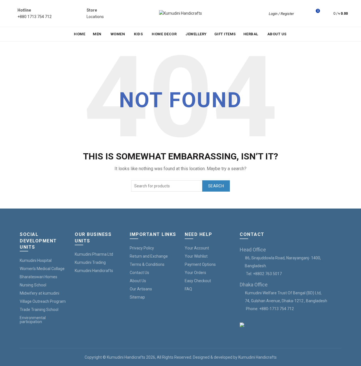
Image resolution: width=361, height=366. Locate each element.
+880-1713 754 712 (276, 308)
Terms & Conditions (147, 264)
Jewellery (196, 34)
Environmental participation (33, 319)
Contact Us (139, 272)
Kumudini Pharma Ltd (94, 254)
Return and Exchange (149, 256)
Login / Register (281, 14)
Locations (95, 16)
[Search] (302, 13)
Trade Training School (39, 309)
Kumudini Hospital (36, 260)
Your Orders (195, 272)
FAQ (188, 289)
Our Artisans (141, 289)
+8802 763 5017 (267, 273)
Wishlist (318, 10)
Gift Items (225, 34)
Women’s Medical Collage (42, 268)
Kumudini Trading (90, 262)
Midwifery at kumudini (39, 293)
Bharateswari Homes (38, 277)
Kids (138, 34)
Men (97, 34)
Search (216, 186)
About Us (277, 34)
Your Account (197, 248)
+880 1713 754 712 (34, 16)
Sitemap (137, 297)
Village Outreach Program (43, 301)
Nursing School (33, 285)
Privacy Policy (142, 248)
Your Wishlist (196, 256)
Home (79, 34)
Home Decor (164, 34)
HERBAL (250, 34)
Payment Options (200, 264)
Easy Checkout (198, 281)
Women (118, 34)
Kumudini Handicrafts (94, 270)
